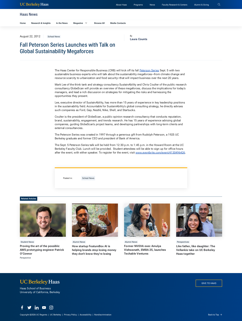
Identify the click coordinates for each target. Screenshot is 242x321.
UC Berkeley (56, 314)
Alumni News (79, 242)
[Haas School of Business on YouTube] (44, 307)
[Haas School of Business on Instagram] (51, 307)
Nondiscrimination (102, 314)
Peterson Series (149, 70)
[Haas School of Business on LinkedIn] (36, 307)
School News (54, 36)
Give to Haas (209, 283)
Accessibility (86, 314)
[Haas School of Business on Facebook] (22, 307)
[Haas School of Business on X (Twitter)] (29, 307)
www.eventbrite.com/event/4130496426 (160, 152)
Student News (27, 242)
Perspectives (183, 242)
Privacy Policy (70, 314)
